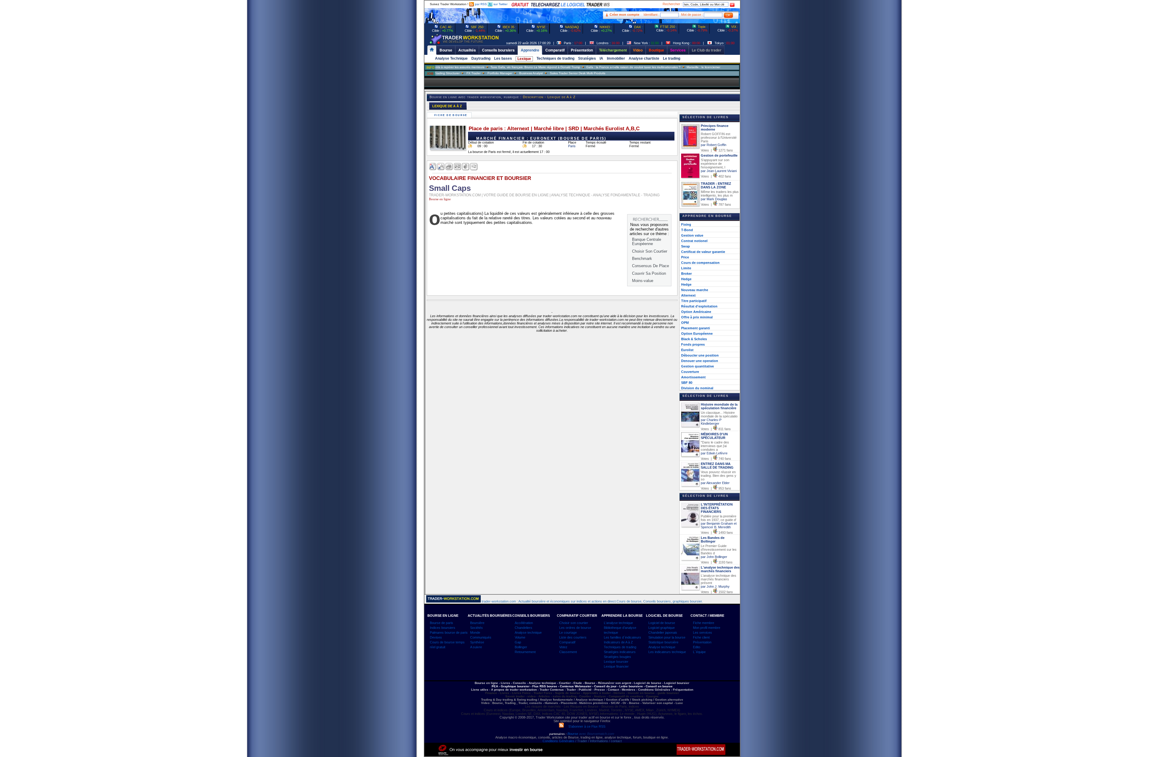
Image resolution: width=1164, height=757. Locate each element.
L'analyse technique (618, 623)
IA (601, 58)
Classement (568, 652)
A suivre (476, 647)
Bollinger (521, 647)
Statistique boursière (663, 642)
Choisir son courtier (573, 623)
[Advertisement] (388, 121)
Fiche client (701, 637)
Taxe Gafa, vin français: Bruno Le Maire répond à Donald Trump (506, 67)
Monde (475, 632)
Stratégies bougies (617, 657)
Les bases (503, 58)
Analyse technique (528, 632)
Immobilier (616, 58)
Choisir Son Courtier (649, 251)
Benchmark (642, 258)
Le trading (671, 58)
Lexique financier (616, 666)
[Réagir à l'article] (466, 167)
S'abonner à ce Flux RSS (584, 726)
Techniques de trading (555, 58)
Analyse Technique (451, 58)
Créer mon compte (624, 14)
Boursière (477, 623)
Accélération (524, 623)
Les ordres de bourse (575, 627)
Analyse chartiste (644, 58)
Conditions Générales (558, 741)
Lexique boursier (616, 661)
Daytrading (480, 58)
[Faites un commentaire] (474, 167)
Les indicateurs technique (667, 652)
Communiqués (480, 637)
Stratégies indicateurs (620, 652)
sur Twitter (500, 4)
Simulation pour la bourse (666, 637)
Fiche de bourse (451, 115)
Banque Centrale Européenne (646, 241)
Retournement (525, 652)
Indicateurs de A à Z (618, 642)
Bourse (573, 733)
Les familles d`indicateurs (622, 637)
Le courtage (568, 632)
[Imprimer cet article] (449, 167)
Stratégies (587, 58)
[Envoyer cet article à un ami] (457, 167)
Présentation (702, 642)
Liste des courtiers (573, 637)
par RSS (480, 4)
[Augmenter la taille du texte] (433, 167)
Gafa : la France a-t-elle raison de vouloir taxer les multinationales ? (604, 67)
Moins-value (642, 280)
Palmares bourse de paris (449, 632)
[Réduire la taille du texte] (441, 167)
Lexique (524, 59)
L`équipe (699, 652)
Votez (563, 647)
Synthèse (477, 642)
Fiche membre (703, 623)
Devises (436, 637)
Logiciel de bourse (661, 623)
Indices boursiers (442, 627)
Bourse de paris (441, 623)
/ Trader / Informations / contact (598, 741)
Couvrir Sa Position (649, 273)
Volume (520, 637)
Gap (518, 642)
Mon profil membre (706, 627)
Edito (696, 647)
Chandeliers (523, 627)
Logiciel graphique (661, 627)
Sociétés (476, 627)
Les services (702, 632)
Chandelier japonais (662, 632)
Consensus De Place (650, 266)
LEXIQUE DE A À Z (447, 106)
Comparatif (567, 642)
